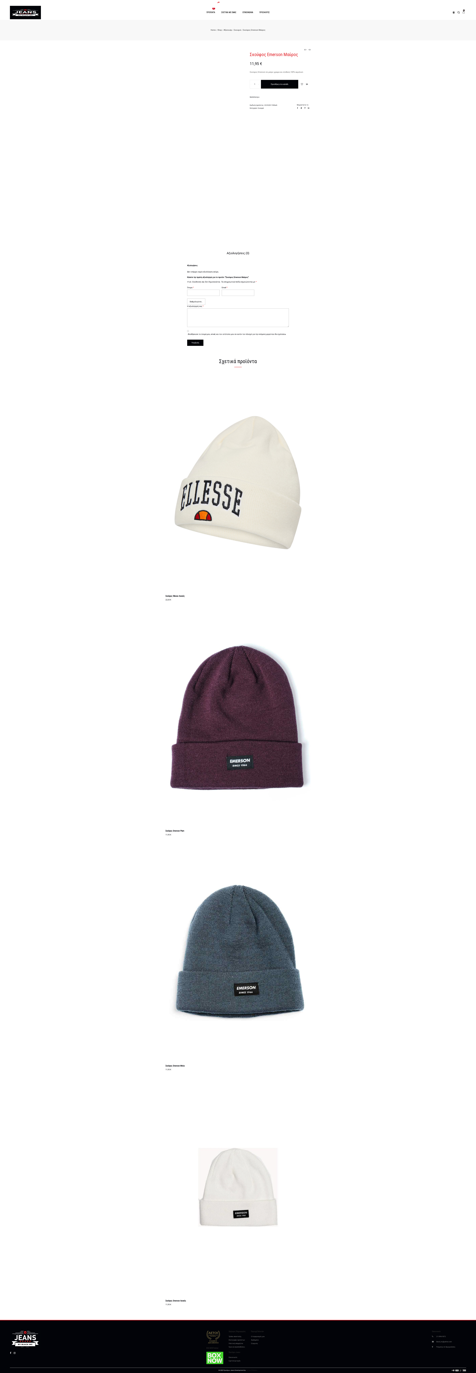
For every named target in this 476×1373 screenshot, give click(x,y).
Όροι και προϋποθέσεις (237, 1347)
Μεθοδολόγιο (254, 97)
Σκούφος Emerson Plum (174, 831)
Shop (220, 30)
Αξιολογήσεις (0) (238, 253)
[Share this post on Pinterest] (305, 108)
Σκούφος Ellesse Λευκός (175, 596)
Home (213, 30)
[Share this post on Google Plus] (309, 108)
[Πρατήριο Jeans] (25, 12)
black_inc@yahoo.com (444, 1342)
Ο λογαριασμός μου (258, 1336)
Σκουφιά (237, 30)
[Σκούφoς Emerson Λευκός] (305, 49)
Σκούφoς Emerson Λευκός (175, 1301)
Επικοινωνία (233, 1357)
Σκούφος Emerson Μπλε (175, 1066)
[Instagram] (14, 1353)
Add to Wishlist (301, 84)
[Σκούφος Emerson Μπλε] (309, 49)
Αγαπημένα (255, 1340)
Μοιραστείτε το (302, 105)
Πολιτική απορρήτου (236, 1343)
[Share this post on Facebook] (297, 108)
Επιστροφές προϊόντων (237, 1340)
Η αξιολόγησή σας (195, 306)
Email (224, 287)
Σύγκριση (254, 1343)
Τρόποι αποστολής (235, 1336)
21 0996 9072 (441, 1336)
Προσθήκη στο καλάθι (279, 84)
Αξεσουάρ (228, 30)
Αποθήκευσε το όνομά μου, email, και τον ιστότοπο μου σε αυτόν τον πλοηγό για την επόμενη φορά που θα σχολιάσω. (237, 334)
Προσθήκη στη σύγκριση (306, 84)
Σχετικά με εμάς (234, 1361)
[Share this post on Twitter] (301, 108)
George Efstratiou (251, 1370)
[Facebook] (10, 1353)
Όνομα (190, 287)
